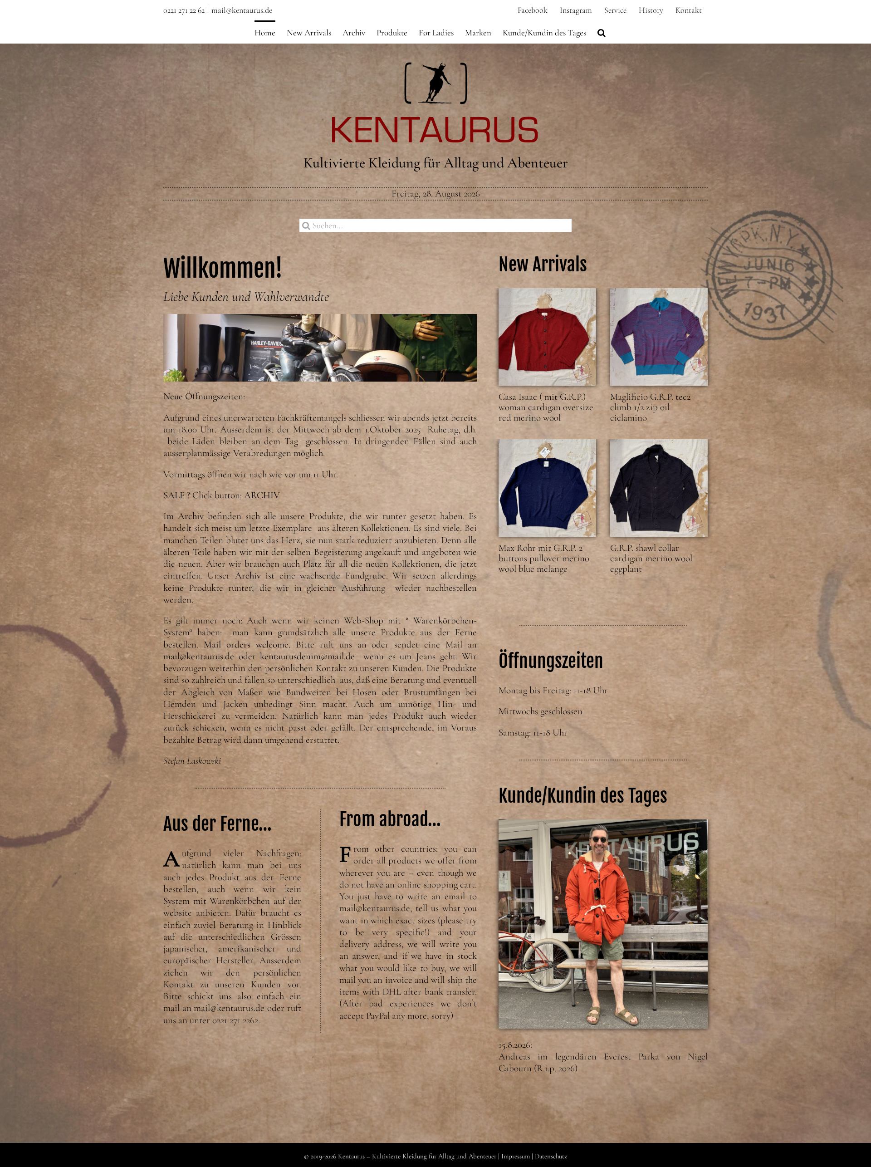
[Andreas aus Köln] (603, 924)
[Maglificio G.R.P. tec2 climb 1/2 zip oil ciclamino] (659, 337)
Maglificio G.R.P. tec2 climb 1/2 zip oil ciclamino (650, 407)
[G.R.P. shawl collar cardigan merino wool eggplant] (659, 488)
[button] (601, 31)
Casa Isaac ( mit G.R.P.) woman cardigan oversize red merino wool (546, 407)
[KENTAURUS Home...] (436, 67)
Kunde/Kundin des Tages (583, 796)
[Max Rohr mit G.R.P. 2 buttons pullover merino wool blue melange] (547, 488)
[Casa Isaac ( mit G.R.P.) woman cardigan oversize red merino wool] (547, 337)
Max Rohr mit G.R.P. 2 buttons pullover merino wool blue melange (544, 558)
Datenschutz (551, 1156)
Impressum (515, 1156)
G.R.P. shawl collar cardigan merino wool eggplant (651, 558)
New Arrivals (543, 264)
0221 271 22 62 (184, 10)
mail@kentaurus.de (241, 10)
